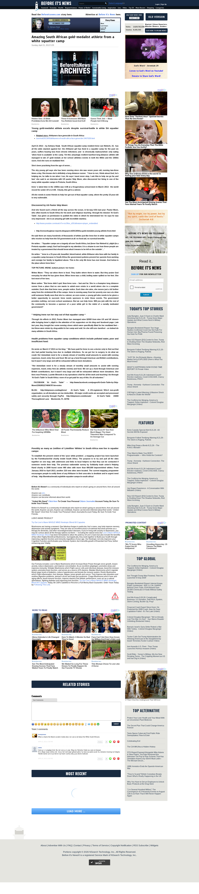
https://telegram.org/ (157, 237)
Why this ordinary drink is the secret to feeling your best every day (143, 174)
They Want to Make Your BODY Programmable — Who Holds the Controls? (144, 454)
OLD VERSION (156, 16)
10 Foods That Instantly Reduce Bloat (75, 431)
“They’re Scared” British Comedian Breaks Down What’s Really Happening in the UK (144, 775)
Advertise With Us (57, 845)
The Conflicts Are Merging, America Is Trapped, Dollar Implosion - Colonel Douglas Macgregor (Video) (145, 402)
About (44, 845)
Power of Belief (84, 8)
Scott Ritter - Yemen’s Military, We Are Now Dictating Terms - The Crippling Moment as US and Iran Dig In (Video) (146, 656)
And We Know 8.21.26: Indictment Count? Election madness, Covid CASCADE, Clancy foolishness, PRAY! (145, 377)
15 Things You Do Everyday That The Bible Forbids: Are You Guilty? (144, 146)
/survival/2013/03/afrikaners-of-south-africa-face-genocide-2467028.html (65, 138)
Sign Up (164, 4)
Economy (53, 8)
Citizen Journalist (87, 501)
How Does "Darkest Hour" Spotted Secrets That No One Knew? (144, 117)
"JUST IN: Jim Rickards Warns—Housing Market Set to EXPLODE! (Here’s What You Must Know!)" (144, 359)
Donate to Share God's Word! (146, 76)
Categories (160, 8)
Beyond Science (71, 8)
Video (125, 8)
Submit (146, 295)
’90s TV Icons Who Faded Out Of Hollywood (133, 546)
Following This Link (42, 585)
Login (157, 4)
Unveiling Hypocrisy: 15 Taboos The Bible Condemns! (156, 546)
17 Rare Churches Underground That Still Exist (142, 700)
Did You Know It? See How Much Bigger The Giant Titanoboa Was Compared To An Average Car (103, 433)
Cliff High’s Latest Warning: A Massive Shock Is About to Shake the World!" (145, 393)
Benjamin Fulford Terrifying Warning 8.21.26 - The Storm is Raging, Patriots (145, 351)
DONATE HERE (134, 18)
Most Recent (140, 8)
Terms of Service (100, 845)
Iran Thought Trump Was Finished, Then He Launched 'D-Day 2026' (145, 577)
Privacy (87, 845)
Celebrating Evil (133, 741)
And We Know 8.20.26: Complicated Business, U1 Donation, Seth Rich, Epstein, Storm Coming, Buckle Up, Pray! (145, 599)
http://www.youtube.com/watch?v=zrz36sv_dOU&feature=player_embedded (67, 223)
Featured (44, 8)
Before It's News (56, 3)
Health (60, 8)
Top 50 (131, 8)
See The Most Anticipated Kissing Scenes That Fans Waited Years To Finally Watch (45, 666)
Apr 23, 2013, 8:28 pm (45, 758)
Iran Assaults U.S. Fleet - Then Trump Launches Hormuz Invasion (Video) (142, 647)
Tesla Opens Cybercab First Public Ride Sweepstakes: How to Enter (143, 734)
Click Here (52, 501)
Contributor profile (53, 29)
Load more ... (76, 811)
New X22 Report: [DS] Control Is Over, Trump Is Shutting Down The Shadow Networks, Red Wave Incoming (146, 342)
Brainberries (36, 435)
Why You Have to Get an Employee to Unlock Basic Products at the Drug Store (145, 783)
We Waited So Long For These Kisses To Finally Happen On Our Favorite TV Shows (75, 666)
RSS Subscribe (141, 845)
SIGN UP (135, 274)
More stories (65, 29)
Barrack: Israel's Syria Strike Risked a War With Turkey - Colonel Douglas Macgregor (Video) (144, 629)
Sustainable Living (99, 8)
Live (119, 8)
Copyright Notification (121, 845)
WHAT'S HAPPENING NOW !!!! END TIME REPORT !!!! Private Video (144, 368)
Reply (100, 742)
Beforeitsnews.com (50, 14)
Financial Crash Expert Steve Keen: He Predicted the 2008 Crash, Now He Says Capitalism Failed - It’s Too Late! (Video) (143, 609)
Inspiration (112, 8)
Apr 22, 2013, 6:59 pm (45, 741)
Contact (77, 845)
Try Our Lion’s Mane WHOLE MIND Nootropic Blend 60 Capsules (58, 522)
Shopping (150, 8)
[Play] (146, 49)
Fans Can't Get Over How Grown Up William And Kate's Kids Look (106, 638)
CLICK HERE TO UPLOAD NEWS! (156, 31)
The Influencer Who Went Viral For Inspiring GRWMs (45, 431)
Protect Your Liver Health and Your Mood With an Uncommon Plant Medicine (146, 719)
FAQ (69, 845)
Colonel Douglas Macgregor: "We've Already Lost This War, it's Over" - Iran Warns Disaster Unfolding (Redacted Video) (145, 619)
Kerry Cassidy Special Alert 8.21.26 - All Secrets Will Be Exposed (143, 431)
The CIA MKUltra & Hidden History (141, 747)
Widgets (154, 845)
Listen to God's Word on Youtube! (146, 71)
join (43, 493)
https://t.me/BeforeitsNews (137, 245)
